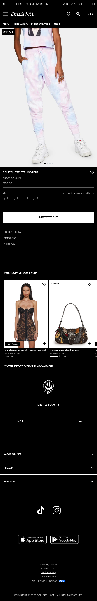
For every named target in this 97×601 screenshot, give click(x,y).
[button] (32, 4)
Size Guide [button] (10, 238)
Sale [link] (57, 23)
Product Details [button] (14, 232)
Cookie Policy (48, 572)
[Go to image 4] (52, 163)
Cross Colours (12, 178)
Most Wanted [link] (41, 23)
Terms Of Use (48, 568)
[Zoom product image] (48, 97)
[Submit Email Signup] (79, 421)
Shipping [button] (9, 244)
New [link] (6, 23)
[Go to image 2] (47, 163)
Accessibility (48, 576)
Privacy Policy (48, 565)
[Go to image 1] (45, 163)
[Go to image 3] (50, 163)
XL (34, 199)
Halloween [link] (20, 23)
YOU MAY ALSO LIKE (20, 273)
